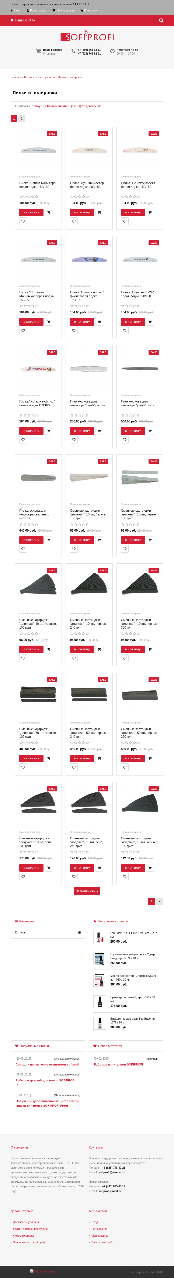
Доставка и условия (26, 1222)
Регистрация (99, 1228)
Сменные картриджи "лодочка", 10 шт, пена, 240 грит (86, 842)
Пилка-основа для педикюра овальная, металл (34, 514)
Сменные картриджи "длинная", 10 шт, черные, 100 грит (38, 623)
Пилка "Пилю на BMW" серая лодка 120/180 (137, 294)
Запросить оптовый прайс (29, 1242)
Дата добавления (90, 106)
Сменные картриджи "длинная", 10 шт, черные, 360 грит (139, 623)
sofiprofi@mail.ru (110, 1191)
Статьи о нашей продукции (30, 1228)
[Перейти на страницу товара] (38, 151)
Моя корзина (99, 1235)
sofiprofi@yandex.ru (111, 1172)
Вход (94, 1222)
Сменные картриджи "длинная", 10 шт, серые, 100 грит (139, 514)
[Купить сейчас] (48, 212)
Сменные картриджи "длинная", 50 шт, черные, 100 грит (38, 732)
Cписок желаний (101, 1242)
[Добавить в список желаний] (23, 221)
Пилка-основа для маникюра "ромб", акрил (87, 403)
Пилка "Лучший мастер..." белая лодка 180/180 (88, 185)
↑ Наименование (56, 106)
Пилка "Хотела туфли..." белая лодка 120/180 (37, 403)
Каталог (20, 932)
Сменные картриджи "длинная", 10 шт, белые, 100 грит (88, 514)
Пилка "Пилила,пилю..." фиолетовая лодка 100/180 (87, 296)
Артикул (37, 106)
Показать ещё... (87, 890)
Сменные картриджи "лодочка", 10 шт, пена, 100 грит (35, 842)
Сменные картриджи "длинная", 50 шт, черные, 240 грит (88, 732)
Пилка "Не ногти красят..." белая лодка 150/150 (139, 185)
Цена (73, 106)
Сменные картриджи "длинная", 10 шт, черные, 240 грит (88, 623)
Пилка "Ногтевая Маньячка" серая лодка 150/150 (36, 296)
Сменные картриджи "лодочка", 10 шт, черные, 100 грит (139, 842)
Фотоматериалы (23, 1235)
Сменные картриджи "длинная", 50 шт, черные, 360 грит (139, 732)
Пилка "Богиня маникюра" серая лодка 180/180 (38, 185)
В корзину (31, 212)
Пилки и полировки (29, 177)
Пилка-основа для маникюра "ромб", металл (139, 403)
